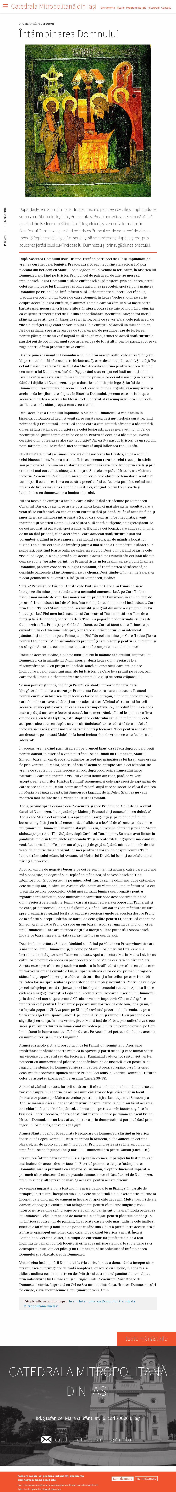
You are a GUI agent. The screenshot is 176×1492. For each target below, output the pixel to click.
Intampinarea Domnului (98, 1301)
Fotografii (154, 8)
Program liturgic (136, 8)
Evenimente (108, 8)
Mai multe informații (51, 1489)
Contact (166, 8)
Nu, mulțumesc (146, 1479)
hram (73, 1301)
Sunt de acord (122, 1478)
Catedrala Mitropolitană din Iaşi (53, 6)
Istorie (120, 8)
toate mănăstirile (146, 1338)
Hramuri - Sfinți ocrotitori (36, 23)
